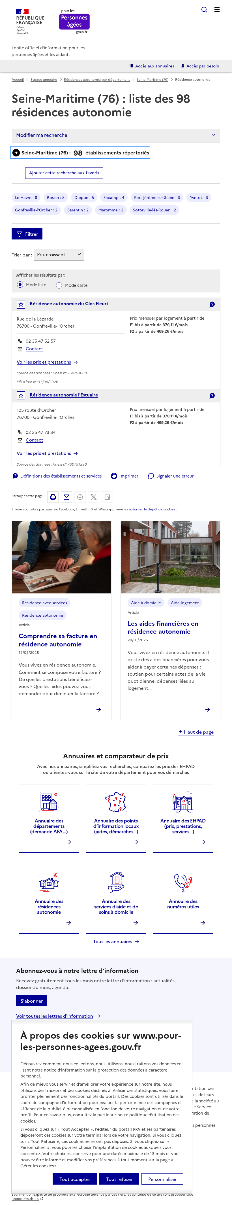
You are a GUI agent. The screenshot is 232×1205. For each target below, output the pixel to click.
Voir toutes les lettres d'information (54, 1016)
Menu (217, 9)
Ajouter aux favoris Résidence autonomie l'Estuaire (24, 397)
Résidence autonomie (42, 615)
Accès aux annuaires (154, 66)
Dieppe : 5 (84, 197)
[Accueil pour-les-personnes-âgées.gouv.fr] (74, 22)
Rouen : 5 (56, 197)
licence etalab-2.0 (25, 1198)
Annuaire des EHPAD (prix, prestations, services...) (183, 825)
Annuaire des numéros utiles (183, 903)
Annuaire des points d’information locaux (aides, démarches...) (116, 825)
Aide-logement (185, 602)
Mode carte (76, 285)
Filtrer (31, 234)
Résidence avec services (44, 602)
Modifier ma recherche (41, 134)
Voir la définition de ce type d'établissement (212, 304)
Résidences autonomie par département (97, 79)
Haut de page (199, 732)
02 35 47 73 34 (40, 432)
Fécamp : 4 (114, 197)
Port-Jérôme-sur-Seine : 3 (157, 197)
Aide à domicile (146, 602)
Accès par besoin (202, 66)
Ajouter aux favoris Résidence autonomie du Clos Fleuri (24, 306)
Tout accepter (74, 1179)
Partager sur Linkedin (107, 497)
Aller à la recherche (204, 9)
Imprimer (128, 476)
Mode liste (36, 284)
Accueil (18, 79)
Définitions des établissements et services (61, 476)
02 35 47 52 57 (41, 341)
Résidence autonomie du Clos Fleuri (69, 303)
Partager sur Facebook (80, 497)
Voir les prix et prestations (44, 361)
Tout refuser (119, 1179)
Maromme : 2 (110, 209)
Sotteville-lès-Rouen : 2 (154, 209)
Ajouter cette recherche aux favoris (64, 172)
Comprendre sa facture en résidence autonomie (58, 639)
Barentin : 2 (78, 209)
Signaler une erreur (175, 476)
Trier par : (22, 254)
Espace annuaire (44, 79)
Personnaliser (162, 1179)
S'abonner (32, 1001)
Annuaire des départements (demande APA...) (49, 825)
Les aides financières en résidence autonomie (163, 627)
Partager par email (66, 497)
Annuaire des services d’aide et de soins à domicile (116, 906)
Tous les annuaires (112, 941)
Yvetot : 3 (199, 197)
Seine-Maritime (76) (152, 79)
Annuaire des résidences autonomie (49, 906)
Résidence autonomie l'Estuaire (64, 394)
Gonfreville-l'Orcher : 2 (36, 209)
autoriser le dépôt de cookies (152, 509)
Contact (34, 348)
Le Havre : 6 (26, 197)
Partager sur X (93, 497)
